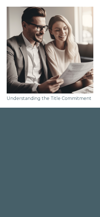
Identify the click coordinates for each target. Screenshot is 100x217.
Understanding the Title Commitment (49, 98)
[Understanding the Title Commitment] (50, 50)
